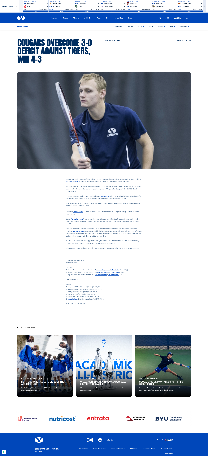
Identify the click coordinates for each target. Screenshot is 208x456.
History (160, 27)
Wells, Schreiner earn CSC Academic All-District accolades (103, 382)
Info (171, 27)
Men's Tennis (26, 378)
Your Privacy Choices (149, 449)
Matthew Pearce (79, 231)
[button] (204, 6)
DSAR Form (133, 449)
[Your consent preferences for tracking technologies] (4, 452)
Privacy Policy (83, 449)
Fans (99, 18)
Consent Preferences (99, 449)
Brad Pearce (105, 196)
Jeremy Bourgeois (101, 275)
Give (107, 18)
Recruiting (119, 18)
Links (35, 11)
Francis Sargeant (77, 219)
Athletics (88, 18)
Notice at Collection (167, 449)
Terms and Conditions (118, 449)
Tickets (76, 18)
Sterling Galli (114, 272)
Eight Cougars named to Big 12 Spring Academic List (42, 382)
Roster (130, 27)
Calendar (54, 18)
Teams (65, 18)
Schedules (119, 27)
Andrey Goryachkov (73, 182)
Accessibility (169, 453)
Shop (130, 18)
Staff (151, 27)
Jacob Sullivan (78, 212)
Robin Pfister (114, 270)
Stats (140, 27)
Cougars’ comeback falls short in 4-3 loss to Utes (161, 382)
